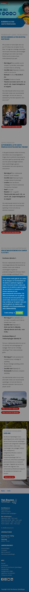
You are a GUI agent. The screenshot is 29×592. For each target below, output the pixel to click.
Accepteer (19, 313)
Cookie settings (8, 313)
